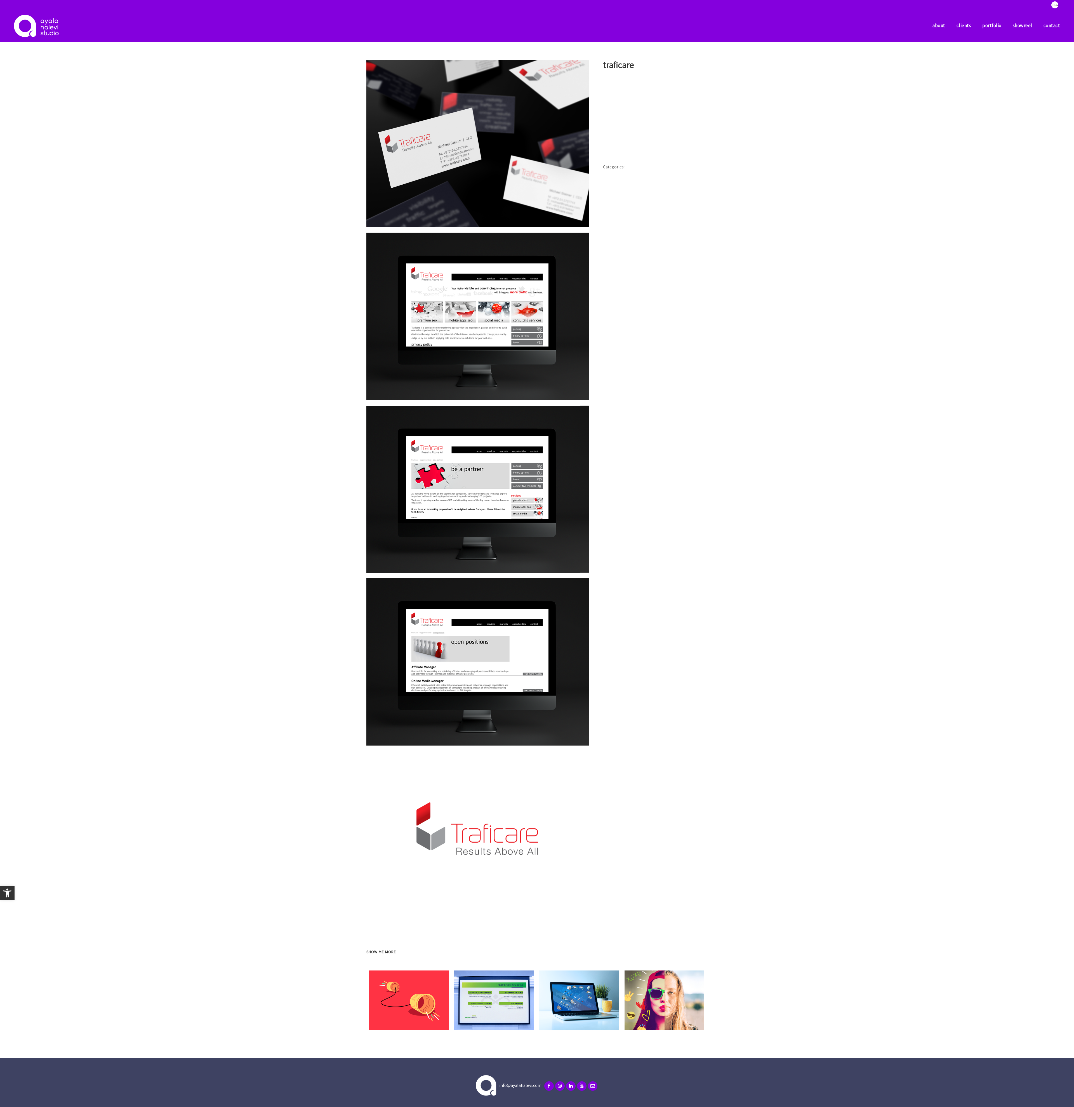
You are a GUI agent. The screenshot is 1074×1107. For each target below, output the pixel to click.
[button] (7, 893)
